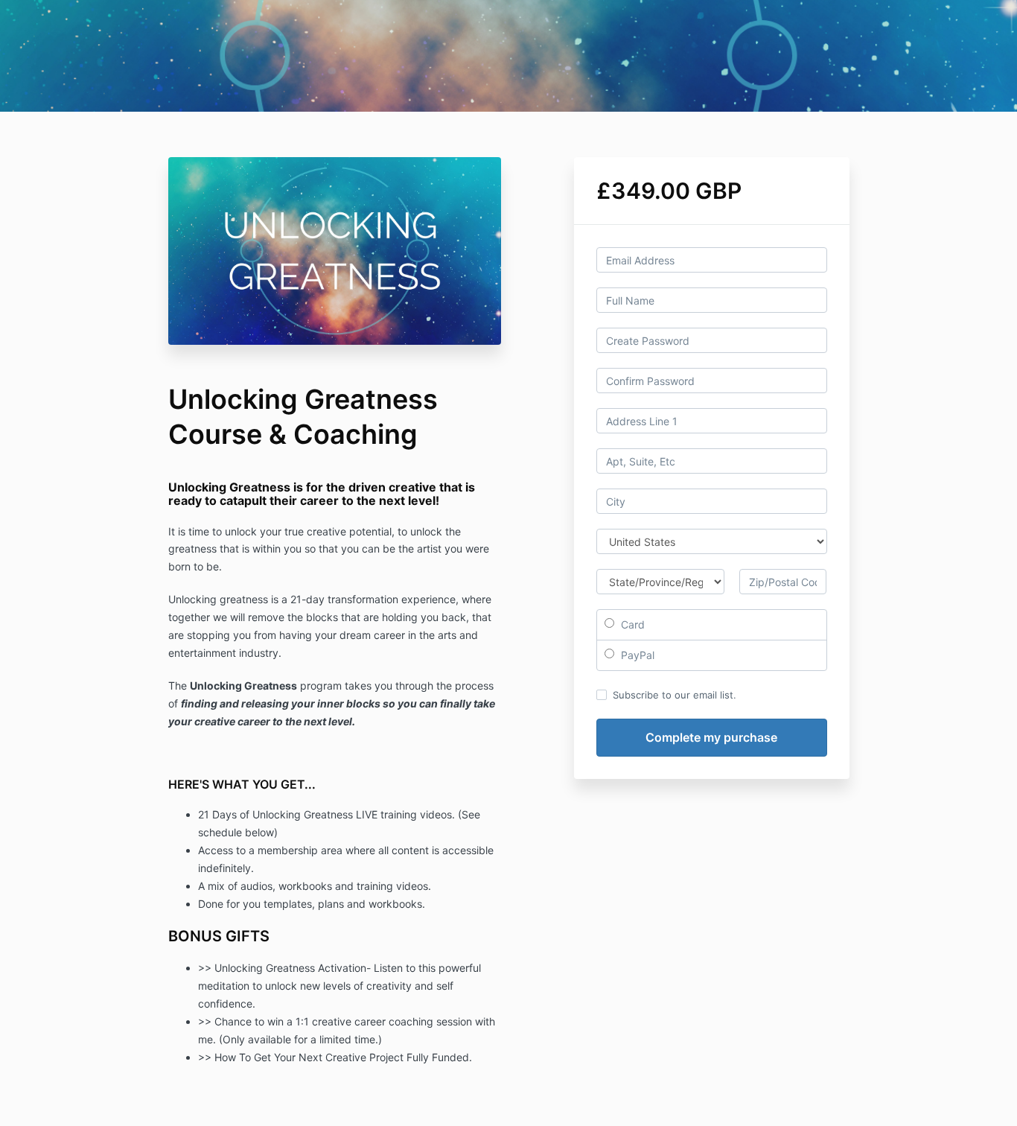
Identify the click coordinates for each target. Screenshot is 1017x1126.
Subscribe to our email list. (674, 695)
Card (631, 624)
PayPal (636, 655)
